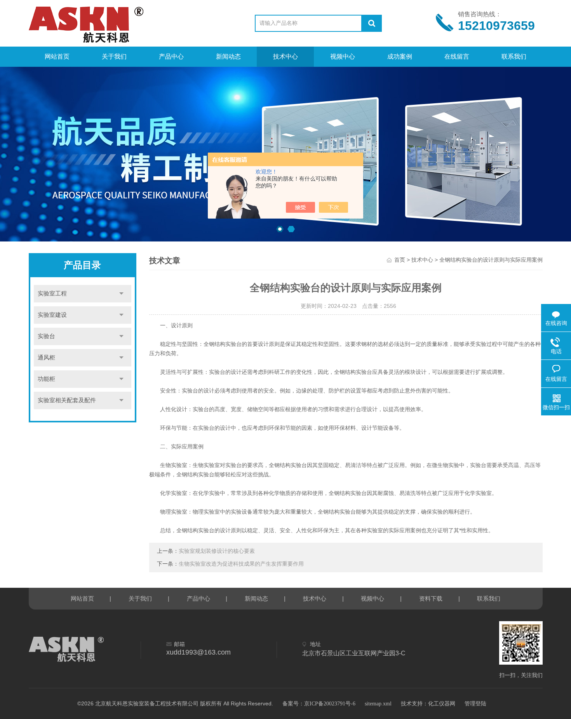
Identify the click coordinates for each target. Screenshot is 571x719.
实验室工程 (52, 293)
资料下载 (430, 599)
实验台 (46, 336)
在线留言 (456, 56)
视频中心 (342, 56)
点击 (121, 293)
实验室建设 (52, 315)
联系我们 (513, 56)
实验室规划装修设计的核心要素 (217, 551)
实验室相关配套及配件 (67, 400)
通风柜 (46, 357)
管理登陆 (475, 704)
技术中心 (285, 56)
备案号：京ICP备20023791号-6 (318, 704)
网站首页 (57, 56)
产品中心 (171, 56)
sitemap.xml (378, 704)
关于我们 (114, 56)
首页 (399, 260)
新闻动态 (228, 56)
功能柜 (46, 379)
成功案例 (399, 56)
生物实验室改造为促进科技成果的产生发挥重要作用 (241, 564)
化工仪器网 (441, 704)
